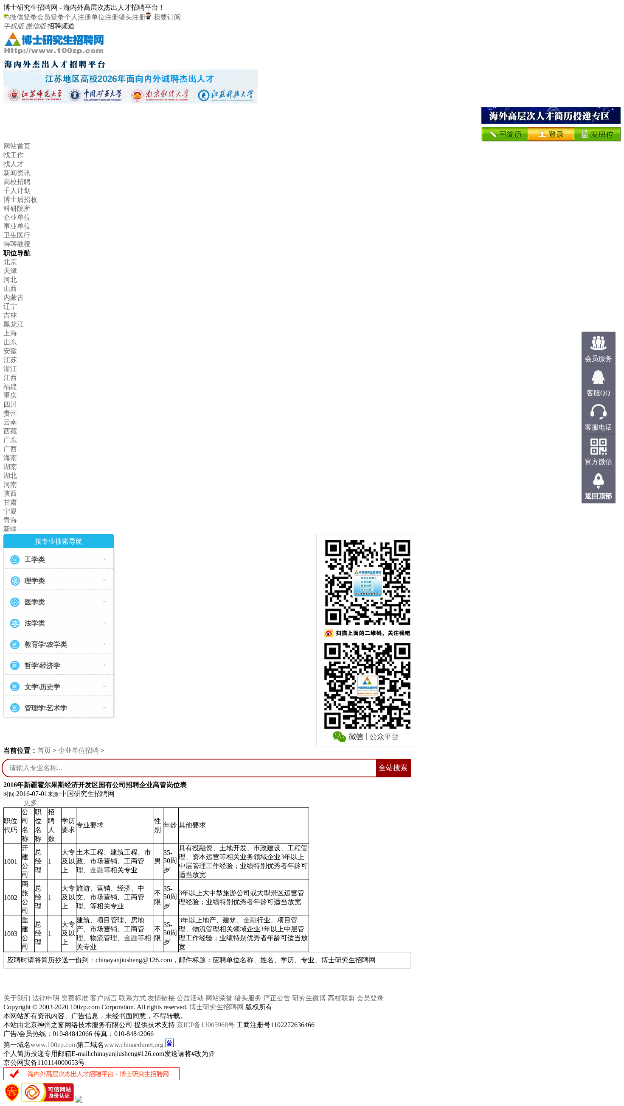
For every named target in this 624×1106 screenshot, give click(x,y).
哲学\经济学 (42, 665)
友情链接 (161, 998)
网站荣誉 (219, 998)
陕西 (10, 493)
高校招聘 (17, 181)
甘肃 (10, 502)
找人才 (13, 164)
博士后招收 (20, 199)
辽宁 (10, 306)
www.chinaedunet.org (133, 1044)
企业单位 (17, 217)
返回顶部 (598, 496)
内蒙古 (13, 297)
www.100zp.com (54, 1044)
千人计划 (17, 190)
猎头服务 (247, 998)
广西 (10, 448)
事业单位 (17, 226)
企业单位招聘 (78, 750)
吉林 (10, 315)
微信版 (35, 26)
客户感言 (103, 998)
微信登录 (23, 17)
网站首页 (17, 146)
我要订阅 (166, 17)
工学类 (35, 559)
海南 (10, 457)
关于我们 (17, 998)
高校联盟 (341, 998)
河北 (10, 279)
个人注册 (77, 17)
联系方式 (132, 998)
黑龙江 (13, 324)
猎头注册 (132, 17)
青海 (10, 520)
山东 (10, 342)
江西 (10, 377)
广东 (10, 440)
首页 (44, 750)
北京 (10, 261)
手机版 (13, 26)
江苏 (10, 359)
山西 (10, 288)
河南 (10, 484)
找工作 (13, 155)
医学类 (35, 602)
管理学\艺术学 (46, 708)
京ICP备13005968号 (206, 1024)
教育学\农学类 (46, 644)
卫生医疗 (17, 235)
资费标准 (74, 998)
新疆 (10, 529)
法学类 (35, 623)
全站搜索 (393, 768)
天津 (10, 270)
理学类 (35, 580)
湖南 (10, 466)
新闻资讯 (17, 172)
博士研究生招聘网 (216, 1007)
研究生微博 (309, 998)
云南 (10, 422)
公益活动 (190, 998)
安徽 (10, 351)
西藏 (10, 431)
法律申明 (45, 998)
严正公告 (276, 998)
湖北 (10, 475)
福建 (10, 386)
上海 (10, 333)
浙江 (10, 368)
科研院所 (17, 208)
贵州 (10, 413)
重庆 (10, 395)
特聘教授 (17, 244)
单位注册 (104, 17)
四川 (10, 404)
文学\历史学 (42, 686)
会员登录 (50, 17)
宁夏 (10, 511)
